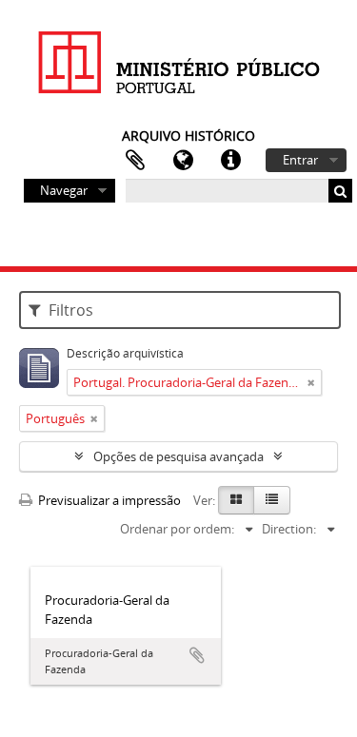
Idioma (183, 160)
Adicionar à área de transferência (197, 655)
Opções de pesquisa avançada (178, 456)
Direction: (289, 528)
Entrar (300, 159)
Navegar (64, 190)
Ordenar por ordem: (177, 528)
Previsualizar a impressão (108, 500)
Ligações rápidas (230, 160)
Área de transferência (135, 160)
